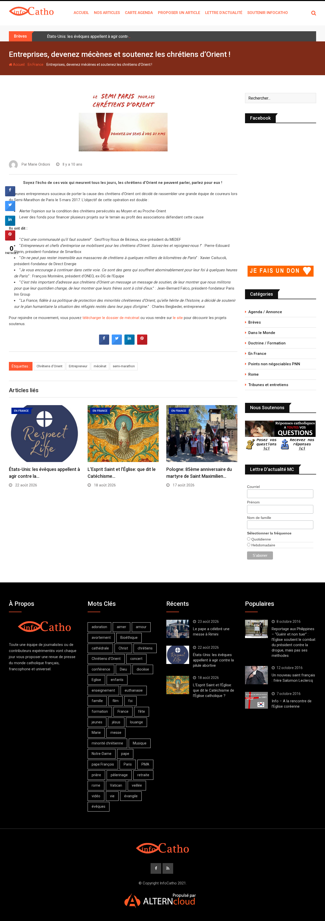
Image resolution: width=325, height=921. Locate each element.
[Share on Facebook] (104, 343)
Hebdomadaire (262, 545)
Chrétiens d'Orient (49, 366)
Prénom (253, 502)
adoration (99, 627)
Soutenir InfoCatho (267, 12)
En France (35, 64)
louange (136, 722)
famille (97, 701)
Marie (96, 733)
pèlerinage (119, 775)
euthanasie (134, 690)
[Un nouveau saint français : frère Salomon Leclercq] (256, 675)
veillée (137, 785)
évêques (98, 806)
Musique (140, 743)
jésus (116, 722)
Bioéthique (129, 638)
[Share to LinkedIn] (129, 343)
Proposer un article (179, 12)
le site (178, 317)
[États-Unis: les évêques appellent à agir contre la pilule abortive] (177, 655)
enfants (117, 680)
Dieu (123, 669)
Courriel (253, 487)
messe (115, 733)
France (123, 711)
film (115, 701)
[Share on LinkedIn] (10, 224)
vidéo (96, 796)
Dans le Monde (261, 332)
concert (136, 659)
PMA (145, 764)
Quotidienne (260, 539)
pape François (103, 764)
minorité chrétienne (107, 743)
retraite (143, 775)
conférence (101, 669)
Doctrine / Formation (267, 343)
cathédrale (100, 648)
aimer (121, 627)
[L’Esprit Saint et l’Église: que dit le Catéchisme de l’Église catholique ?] (177, 685)
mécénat (100, 366)
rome (96, 785)
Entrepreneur (78, 366)
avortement (101, 638)
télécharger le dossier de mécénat (111, 317)
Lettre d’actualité (223, 12)
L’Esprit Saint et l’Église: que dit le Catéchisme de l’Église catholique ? (213, 690)
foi (130, 701)
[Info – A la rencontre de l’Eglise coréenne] (256, 700)
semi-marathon (124, 366)
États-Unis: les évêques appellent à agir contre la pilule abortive (103, 36)
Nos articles (107, 12)
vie (112, 796)
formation (100, 711)
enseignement (103, 690)
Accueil (81, 12)
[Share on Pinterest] (142, 343)
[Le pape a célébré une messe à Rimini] (177, 629)
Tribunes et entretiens (268, 385)
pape (125, 754)
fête (141, 711)
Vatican (116, 785)
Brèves (254, 322)
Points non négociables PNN (274, 364)
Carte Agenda (139, 12)
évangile (131, 796)
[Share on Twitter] (117, 343)
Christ (123, 648)
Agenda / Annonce (265, 312)
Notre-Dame (101, 754)
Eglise (96, 680)
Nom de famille (259, 518)
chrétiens (145, 648)
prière (96, 775)
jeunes (97, 722)
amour (141, 627)
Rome (253, 374)
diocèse (143, 669)
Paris (128, 764)
